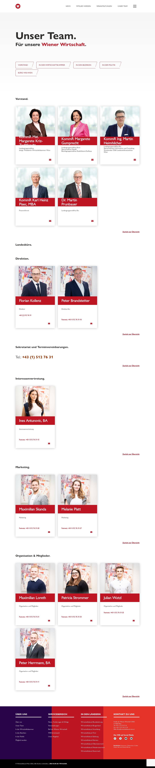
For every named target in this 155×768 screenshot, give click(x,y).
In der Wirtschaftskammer (25, 729)
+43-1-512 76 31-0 (121, 725)
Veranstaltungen (104, 6)
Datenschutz (130, 745)
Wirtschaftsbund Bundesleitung (91, 722)
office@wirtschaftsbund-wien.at (125, 729)
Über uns (19, 722)
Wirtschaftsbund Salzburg (89, 737)
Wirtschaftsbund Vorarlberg (90, 729)
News (68, 6)
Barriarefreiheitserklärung (124, 747)
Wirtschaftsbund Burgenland (91, 726)
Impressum (124, 745)
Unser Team (123, 6)
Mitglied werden (83, 6)
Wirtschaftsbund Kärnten (89, 740)
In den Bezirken (21, 733)
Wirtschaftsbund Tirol (88, 733)
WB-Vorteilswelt (54, 733)
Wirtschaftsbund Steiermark (90, 751)
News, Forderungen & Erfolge (58, 722)
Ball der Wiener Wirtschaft (57, 729)
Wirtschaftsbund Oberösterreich (92, 744)
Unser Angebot (53, 737)
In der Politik (20, 737)
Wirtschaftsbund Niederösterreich (93, 747)
